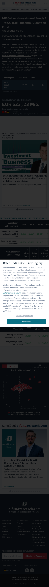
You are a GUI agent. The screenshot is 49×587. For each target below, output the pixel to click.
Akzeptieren (26, 321)
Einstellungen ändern (24, 316)
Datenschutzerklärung (12, 293)
